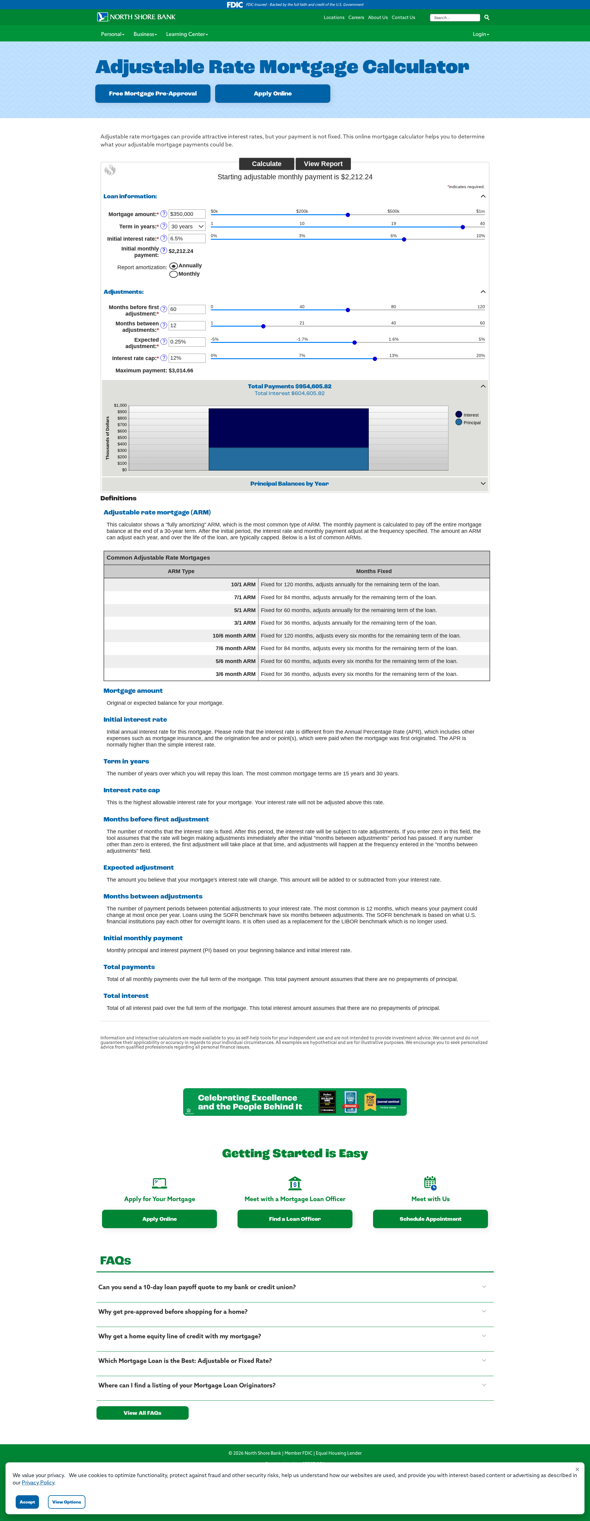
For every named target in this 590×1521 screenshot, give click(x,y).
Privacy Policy (38, 1483)
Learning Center (185, 34)
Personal (111, 34)
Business (144, 34)
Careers (356, 18)
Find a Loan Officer (295, 1219)
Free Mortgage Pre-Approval (153, 94)
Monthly (189, 274)
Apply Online (273, 94)
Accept (27, 1502)
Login (479, 34)
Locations (334, 18)
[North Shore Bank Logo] (136, 17)
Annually (190, 265)
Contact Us (403, 18)
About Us (378, 18)
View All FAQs (142, 1413)
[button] (295, 196)
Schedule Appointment (431, 1219)
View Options (66, 1502)
